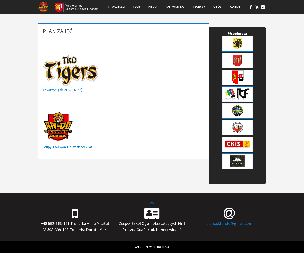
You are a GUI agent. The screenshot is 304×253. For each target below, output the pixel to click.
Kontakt (236, 6)
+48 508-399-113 (54, 229)
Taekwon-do (174, 6)
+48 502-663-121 (55, 223)
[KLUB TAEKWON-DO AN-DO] (43, 11)
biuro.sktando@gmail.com (229, 223)
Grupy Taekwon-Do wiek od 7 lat (67, 147)
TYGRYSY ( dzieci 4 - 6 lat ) (63, 90)
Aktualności (116, 6)
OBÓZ (217, 6)
